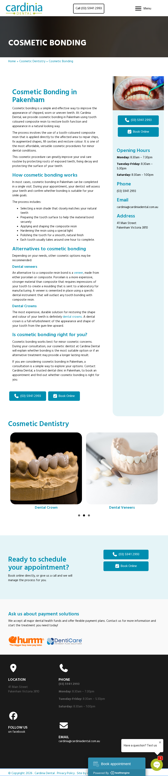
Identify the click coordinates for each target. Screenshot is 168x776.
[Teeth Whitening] (125, 471)
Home (12, 61)
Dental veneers (24, 267)
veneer (78, 272)
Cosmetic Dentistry (32, 61)
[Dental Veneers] (49, 471)
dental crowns (72, 316)
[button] (79, 515)
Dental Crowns (24, 306)
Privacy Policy (66, 773)
